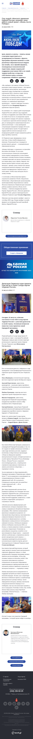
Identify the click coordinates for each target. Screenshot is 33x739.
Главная (4, 8)
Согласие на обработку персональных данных (16, 724)
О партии (5, 676)
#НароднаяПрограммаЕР (16, 661)
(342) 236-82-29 (16, 691)
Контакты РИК (22, 679)
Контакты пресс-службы (8, 684)
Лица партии (21, 676)
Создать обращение (16, 253)
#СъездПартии (16, 657)
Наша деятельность (13, 8)
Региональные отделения (7, 680)
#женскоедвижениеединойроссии (17, 236)
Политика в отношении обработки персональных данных (16, 723)
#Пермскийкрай (16, 665)
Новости (22, 8)
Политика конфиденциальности (16, 720)
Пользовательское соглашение (16, 719)
